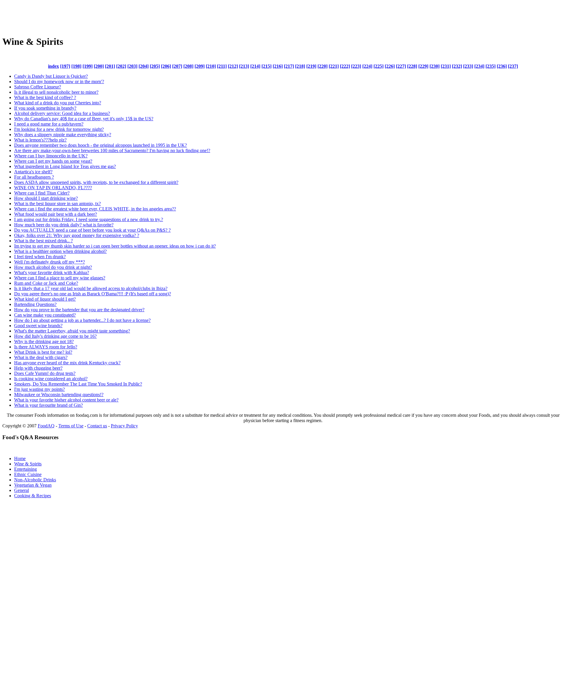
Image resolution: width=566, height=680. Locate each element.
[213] (244, 66)
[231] (446, 66)
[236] (502, 66)
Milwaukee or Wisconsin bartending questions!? (58, 394)
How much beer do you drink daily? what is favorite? (63, 224)
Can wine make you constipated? (45, 314)
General (21, 490)
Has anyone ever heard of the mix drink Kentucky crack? (67, 362)
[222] (345, 66)
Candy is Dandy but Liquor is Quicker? (51, 76)
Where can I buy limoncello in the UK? (51, 155)
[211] (222, 66)
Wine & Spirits (28, 463)
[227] (401, 66)
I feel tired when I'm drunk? (40, 256)
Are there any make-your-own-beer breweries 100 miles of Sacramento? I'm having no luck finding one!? (112, 150)
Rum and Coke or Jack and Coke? (46, 283)
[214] (255, 66)
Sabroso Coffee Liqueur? (37, 86)
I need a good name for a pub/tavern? (48, 123)
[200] (99, 66)
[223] (356, 66)
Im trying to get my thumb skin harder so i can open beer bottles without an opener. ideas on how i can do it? (115, 245)
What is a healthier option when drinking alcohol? (60, 251)
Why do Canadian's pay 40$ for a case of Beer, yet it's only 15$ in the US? (83, 118)
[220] (322, 66)
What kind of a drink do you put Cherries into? (57, 102)
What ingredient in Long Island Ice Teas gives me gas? (65, 166)
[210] (211, 66)
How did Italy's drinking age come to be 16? (55, 336)
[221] (334, 66)
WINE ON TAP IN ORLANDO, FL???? (53, 187)
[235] (491, 66)
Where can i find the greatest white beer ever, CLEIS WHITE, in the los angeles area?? (95, 208)
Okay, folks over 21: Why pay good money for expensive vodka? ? (76, 235)
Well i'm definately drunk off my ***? (49, 261)
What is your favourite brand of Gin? (48, 405)
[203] (132, 66)
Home (20, 458)
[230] (435, 66)
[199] (88, 66)
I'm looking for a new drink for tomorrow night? (59, 129)
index (53, 66)
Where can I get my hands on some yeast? (53, 161)
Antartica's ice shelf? (33, 171)
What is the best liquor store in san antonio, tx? (57, 203)
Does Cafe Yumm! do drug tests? (44, 373)
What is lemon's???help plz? (40, 139)
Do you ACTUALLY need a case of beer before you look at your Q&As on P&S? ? (92, 230)
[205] (155, 66)
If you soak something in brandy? (45, 108)
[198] (76, 66)
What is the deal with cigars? (41, 357)
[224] (367, 66)
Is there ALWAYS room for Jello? (45, 346)
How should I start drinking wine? (46, 198)
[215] (266, 66)
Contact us (97, 425)
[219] (311, 66)
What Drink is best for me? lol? (43, 352)
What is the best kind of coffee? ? (45, 97)
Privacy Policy (124, 425)
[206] (166, 66)
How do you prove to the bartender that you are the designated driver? (79, 309)
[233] (468, 66)
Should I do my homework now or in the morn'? (59, 81)
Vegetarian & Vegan (33, 485)
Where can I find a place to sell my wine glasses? (59, 277)
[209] (200, 66)
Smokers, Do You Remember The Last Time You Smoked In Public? (78, 383)
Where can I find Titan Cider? (42, 192)
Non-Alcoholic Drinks (35, 479)
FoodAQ (46, 425)
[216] (278, 66)
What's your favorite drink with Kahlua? (51, 272)
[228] (412, 66)
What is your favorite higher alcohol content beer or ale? (66, 399)
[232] (457, 66)
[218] (300, 66)
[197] (65, 66)
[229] (423, 66)
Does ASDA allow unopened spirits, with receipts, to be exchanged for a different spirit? (96, 182)
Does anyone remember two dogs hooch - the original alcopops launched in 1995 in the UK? (100, 145)
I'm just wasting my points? (39, 389)
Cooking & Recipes (32, 495)
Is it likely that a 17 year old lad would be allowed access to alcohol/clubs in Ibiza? (90, 288)
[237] (513, 66)
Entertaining (25, 469)
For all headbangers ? (34, 177)
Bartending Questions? (35, 304)
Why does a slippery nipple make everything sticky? (62, 134)
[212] (233, 66)
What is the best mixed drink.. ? (43, 240)
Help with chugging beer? (38, 368)
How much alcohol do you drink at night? (53, 267)
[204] (144, 66)
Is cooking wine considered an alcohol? (51, 378)
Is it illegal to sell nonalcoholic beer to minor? (56, 92)
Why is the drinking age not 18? (44, 341)
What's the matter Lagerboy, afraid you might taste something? (72, 330)
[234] (479, 66)
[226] (390, 66)
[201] (110, 66)
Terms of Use (70, 425)
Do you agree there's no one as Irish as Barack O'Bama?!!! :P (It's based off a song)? (92, 293)
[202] (121, 66)
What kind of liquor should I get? (45, 299)
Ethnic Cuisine (28, 474)
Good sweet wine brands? (38, 325)
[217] (289, 66)
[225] (379, 66)
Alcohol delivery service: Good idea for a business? (62, 113)
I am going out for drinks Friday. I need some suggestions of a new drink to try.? (88, 219)
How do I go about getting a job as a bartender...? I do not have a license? (82, 320)
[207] (177, 66)
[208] (188, 66)
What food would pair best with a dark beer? (55, 214)
